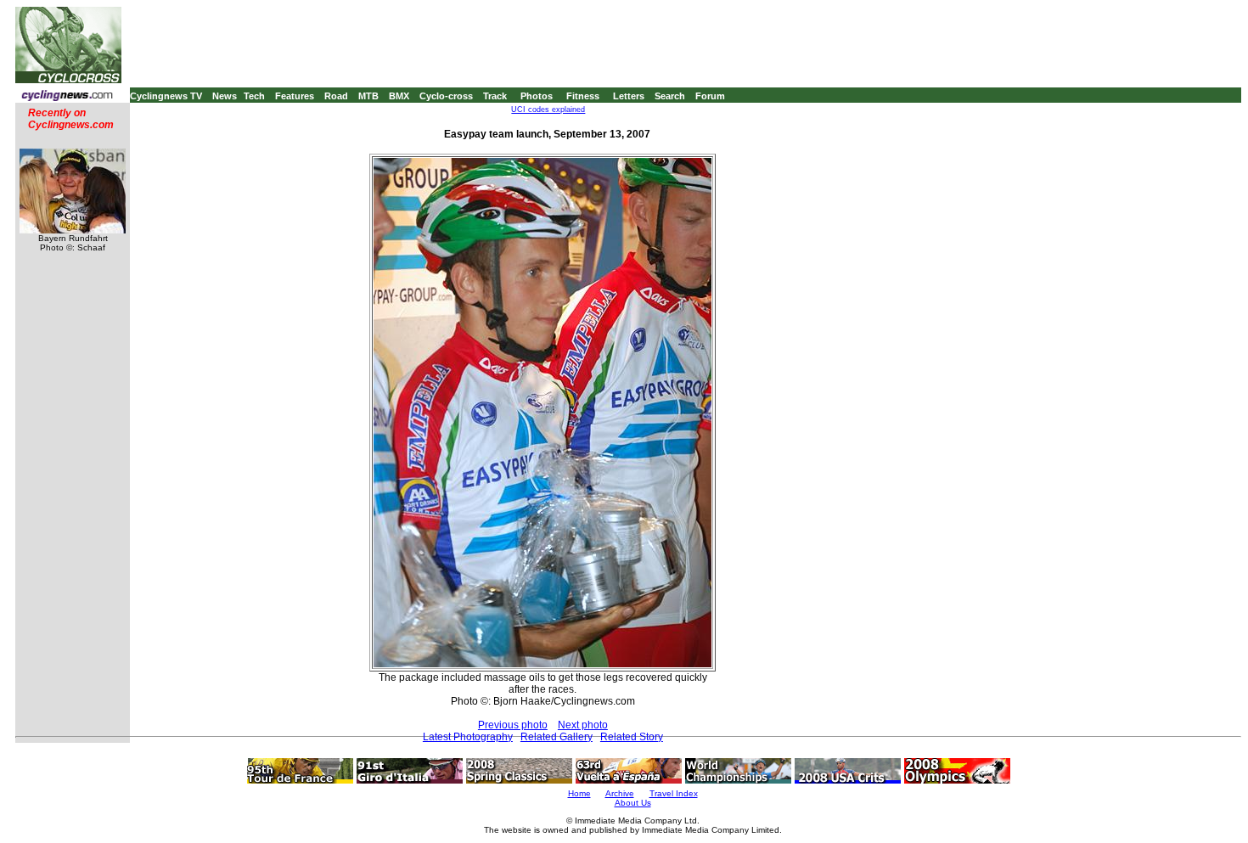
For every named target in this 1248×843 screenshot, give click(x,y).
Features (294, 96)
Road (336, 96)
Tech (254, 96)
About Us (633, 802)
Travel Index (673, 793)
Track (495, 96)
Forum (710, 96)
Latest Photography (468, 737)
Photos (536, 96)
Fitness (582, 96)
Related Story (631, 737)
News (224, 96)
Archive (619, 793)
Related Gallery (556, 737)
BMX (399, 96)
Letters (628, 96)
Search (670, 96)
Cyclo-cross (446, 96)
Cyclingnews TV (166, 96)
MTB (368, 96)
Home (579, 793)
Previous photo (513, 725)
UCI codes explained (548, 109)
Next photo (583, 725)
